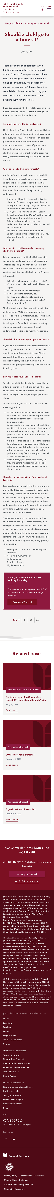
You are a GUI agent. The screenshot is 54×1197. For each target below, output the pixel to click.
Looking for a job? (11, 1091)
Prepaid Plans (9, 1035)
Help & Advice (9, 1075)
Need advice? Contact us (27, 881)
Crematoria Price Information (16, 1063)
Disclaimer (39, 1175)
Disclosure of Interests (13, 1103)
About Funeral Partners (13, 1082)
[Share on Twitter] (31, 620)
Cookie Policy (26, 1175)
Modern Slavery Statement (16, 1180)
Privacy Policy (10, 1175)
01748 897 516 (13, 592)
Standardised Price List (13, 1059)
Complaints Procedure (14, 1188)
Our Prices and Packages (14, 1050)
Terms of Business (11, 1071)
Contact (6, 1043)
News (5, 1107)
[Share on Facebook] (24, 620)
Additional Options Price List (16, 1067)
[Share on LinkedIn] (37, 620)
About (6, 1018)
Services (7, 1027)
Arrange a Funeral (22, 602)
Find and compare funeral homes (18, 1086)
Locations (7, 1022)
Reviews (6, 1031)
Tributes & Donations (12, 1039)
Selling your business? (13, 1095)
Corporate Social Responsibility (18, 1184)
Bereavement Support (13, 1099)
